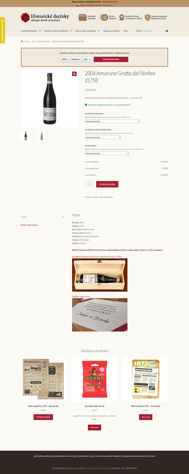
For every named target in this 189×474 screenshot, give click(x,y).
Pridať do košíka (107, 184)
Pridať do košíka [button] (43, 417)
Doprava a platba (111, 30)
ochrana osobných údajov (108, 456)
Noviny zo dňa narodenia (56, 30)
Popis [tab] (23, 216)
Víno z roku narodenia (85, 30)
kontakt (151, 456)
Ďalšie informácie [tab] (29, 225)
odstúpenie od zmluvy (65, 456)
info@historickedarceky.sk (97, 468)
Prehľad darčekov (29, 30)
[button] (74, 74)
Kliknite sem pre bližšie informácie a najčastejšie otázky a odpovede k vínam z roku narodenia (117, 250)
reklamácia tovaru (86, 456)
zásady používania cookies (134, 456)
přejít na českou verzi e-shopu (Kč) (95, 5)
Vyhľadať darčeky (111, 59)
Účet (126, 30)
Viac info (94, 427)
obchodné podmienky (44, 456)
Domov (27, 41)
